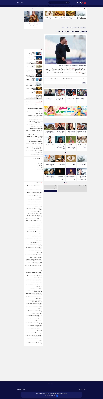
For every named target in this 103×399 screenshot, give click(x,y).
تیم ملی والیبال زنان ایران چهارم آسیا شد (35, 288)
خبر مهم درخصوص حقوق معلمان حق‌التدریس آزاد (34, 235)
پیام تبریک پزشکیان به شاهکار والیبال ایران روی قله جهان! (31, 80)
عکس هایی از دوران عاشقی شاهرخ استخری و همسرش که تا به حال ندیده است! (81, 133)
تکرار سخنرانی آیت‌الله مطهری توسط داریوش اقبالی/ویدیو (61, 178)
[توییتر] (45, 78)
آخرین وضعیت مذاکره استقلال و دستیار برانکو (34, 201)
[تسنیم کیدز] (65, 111)
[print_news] (52, 78)
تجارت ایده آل (40, 167)
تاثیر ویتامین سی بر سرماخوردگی (36, 226)
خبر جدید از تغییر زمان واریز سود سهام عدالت (31, 67)
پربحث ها (27, 101)
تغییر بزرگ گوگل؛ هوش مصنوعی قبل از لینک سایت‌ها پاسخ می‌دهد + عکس (31, 97)
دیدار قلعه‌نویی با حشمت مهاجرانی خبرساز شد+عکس (48, 99)
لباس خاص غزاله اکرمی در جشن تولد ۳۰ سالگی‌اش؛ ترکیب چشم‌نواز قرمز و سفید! (71, 147)
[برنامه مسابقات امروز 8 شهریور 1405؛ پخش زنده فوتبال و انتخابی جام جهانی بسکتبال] (39, 75)
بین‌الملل (71, 6)
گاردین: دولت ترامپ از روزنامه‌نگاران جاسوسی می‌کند (33, 224)
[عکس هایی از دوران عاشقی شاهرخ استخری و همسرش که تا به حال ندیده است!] (82, 126)
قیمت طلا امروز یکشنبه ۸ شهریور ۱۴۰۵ (60, 18)
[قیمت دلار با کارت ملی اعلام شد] (39, 71)
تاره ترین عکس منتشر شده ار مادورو (36, 211)
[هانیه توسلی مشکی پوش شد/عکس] (49, 139)
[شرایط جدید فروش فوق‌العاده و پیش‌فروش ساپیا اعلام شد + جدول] (49, 158)
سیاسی (75, 6)
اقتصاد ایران (40, 162)
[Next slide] (42, 16)
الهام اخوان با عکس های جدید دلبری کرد (61, 132)
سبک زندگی (50, 6)
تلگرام (81, 389)
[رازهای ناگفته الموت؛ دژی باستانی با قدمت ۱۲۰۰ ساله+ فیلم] (49, 126)
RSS (18, 2)
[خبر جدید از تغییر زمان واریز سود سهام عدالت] (39, 67)
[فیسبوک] (49, 78)
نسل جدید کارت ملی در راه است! (36, 282)
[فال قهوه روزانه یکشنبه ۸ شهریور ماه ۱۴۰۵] (60, 158)
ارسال (51, 191)
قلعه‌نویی (84, 82)
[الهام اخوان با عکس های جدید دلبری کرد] (60, 126)
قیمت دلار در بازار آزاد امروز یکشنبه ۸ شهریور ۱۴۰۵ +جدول (81, 18)
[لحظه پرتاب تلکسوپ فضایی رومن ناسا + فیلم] (39, 58)
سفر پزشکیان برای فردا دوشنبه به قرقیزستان (34, 229)
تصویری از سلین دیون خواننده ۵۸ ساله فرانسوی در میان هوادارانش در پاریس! (81, 178)
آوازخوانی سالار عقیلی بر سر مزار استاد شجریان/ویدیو (33, 281)
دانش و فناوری (55, 6)
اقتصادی (79, 6)
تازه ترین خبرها (39, 169)
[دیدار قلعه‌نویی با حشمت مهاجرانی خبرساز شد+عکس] (49, 92)
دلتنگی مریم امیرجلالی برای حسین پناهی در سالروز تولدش (82, 146)
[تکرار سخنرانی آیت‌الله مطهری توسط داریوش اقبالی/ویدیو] (60, 171)
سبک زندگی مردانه (39, 166)
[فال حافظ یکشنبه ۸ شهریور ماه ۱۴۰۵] (50, 13)
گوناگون (84, 9)
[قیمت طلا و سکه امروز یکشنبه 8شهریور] (71, 13)
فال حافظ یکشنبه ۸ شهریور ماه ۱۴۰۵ (49, 18)
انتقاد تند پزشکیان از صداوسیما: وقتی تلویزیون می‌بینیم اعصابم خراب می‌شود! (31, 54)
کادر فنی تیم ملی (72, 68)
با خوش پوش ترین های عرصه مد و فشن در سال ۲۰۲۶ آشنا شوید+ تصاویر (33, 24)
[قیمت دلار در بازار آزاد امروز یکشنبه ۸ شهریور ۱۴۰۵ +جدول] (81, 13)
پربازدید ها (38, 101)
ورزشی (60, 6)
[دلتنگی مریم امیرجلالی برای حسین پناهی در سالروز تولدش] (82, 139)
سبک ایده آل (40, 164)
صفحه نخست (84, 6)
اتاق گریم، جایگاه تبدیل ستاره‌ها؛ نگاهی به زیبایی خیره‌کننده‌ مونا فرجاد (71, 133)
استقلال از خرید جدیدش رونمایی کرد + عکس (34, 199)
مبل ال (41, 171)
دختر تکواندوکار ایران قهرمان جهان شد (35, 242)
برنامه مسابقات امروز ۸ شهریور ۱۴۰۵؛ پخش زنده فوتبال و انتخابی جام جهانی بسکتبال (31, 76)
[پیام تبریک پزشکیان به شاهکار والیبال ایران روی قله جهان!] (39, 79)
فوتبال (80, 72)
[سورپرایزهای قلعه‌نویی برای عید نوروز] (82, 92)
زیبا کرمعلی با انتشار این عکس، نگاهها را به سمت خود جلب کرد (50, 178)
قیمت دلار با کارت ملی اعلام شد (31, 71)
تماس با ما (21, 2)
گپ (85, 389)
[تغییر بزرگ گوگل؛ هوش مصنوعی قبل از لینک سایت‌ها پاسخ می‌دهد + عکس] (39, 97)
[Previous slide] (26, 16)
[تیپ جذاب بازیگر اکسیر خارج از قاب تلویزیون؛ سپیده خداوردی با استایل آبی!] (60, 139)
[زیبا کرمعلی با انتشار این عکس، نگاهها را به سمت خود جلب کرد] (49, 171)
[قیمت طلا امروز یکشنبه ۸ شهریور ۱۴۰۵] (60, 13)
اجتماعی (67, 6)
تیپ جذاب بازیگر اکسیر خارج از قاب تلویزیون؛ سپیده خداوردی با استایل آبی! (61, 147)
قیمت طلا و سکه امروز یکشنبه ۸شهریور (70, 18)
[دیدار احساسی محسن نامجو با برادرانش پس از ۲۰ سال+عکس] (71, 171)
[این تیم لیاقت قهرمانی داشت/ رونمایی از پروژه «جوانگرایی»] (60, 92)
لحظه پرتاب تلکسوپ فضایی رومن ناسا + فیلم (31, 58)
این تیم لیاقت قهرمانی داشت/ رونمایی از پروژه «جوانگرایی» (59, 100)
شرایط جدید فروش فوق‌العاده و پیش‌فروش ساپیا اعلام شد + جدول (50, 164)
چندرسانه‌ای (44, 6)
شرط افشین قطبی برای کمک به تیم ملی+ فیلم (70, 99)
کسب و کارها (39, 6)
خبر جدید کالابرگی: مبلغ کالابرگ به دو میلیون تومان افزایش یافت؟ (31, 63)
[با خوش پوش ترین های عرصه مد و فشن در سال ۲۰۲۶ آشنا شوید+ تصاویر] (33, 16)
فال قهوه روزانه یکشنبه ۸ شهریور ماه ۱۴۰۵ (61, 163)
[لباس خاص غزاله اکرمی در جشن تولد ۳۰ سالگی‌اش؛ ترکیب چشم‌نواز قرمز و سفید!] (71, 139)
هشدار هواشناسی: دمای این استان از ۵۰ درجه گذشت (33, 218)
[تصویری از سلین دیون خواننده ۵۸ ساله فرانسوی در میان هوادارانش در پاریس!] (82, 171)
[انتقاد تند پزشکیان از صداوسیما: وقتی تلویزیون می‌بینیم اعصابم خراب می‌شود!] (39, 53)
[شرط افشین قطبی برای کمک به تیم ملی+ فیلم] (71, 92)
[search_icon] (50, 3)
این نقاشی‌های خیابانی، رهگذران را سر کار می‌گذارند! (33, 279)
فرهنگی (63, 6)
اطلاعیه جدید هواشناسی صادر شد (36, 203)
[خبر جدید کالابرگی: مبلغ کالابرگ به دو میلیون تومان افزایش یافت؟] (39, 62)
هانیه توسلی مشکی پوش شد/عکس (50, 145)
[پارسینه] (80, 2)
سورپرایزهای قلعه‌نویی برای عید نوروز (80, 99)
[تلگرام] (47, 78)
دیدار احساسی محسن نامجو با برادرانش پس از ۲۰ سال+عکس (70, 178)
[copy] (83, 79)
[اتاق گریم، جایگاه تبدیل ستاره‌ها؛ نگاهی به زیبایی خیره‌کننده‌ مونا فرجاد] (71, 126)
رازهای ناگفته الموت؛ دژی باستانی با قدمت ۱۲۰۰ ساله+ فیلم (49, 133)
